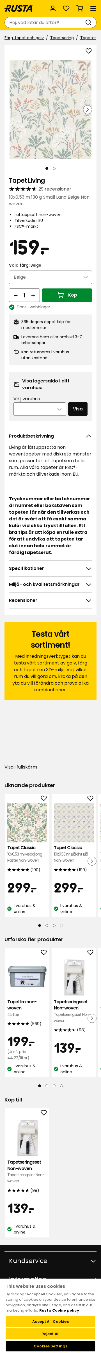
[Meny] (93, 8)
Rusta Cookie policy (59, 1310)
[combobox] (45, 22)
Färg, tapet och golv (24, 38)
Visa (78, 409)
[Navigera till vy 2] (54, 168)
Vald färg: (25, 265)
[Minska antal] (16, 295)
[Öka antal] (33, 295)
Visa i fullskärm (20, 767)
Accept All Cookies (50, 1321)
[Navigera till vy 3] (54, 925)
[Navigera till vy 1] (46, 168)
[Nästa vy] (87, 109)
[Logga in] (52, 8)
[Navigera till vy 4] (61, 925)
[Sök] (89, 22)
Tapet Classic (24, 854)
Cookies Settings (50, 1346)
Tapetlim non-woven (21, 1008)
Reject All (50, 1333)
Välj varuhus (26, 399)
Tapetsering (62, 38)
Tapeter (88, 38)
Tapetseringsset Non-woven (72, 1011)
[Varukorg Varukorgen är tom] (79, 8)
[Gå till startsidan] (18, 8)
